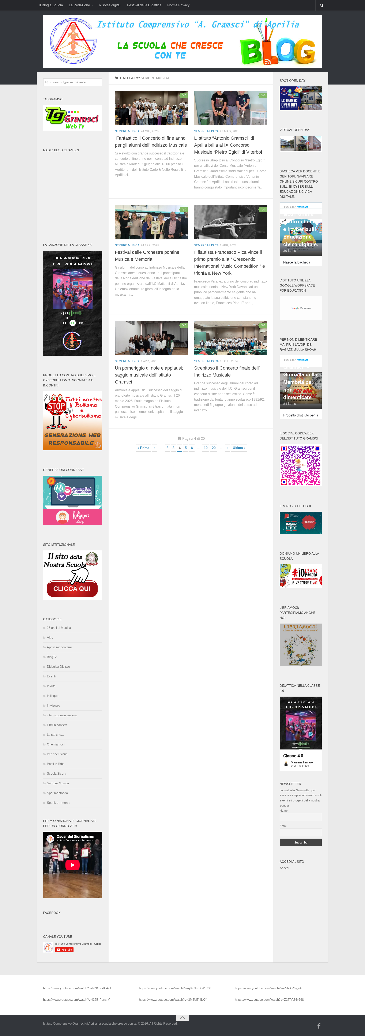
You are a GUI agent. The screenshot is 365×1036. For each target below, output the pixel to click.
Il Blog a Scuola (51, 5)
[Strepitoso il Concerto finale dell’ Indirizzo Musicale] (230, 338)
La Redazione (79, 5)
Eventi (51, 676)
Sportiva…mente (58, 802)
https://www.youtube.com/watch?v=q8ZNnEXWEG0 (175, 988)
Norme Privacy (178, 5)
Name (284, 810)
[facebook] (319, 1026)
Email (283, 825)
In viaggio (53, 705)
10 (206, 448)
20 (214, 448)
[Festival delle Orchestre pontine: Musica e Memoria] (151, 222)
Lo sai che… (55, 734)
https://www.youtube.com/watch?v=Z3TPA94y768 (269, 999)
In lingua (52, 695)
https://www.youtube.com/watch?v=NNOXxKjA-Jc (78, 988)
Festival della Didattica (144, 5)
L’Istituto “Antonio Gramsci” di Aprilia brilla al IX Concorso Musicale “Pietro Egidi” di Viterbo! (228, 145)
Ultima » (239, 448)
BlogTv (52, 657)
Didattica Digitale (58, 666)
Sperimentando (57, 793)
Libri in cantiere (57, 725)
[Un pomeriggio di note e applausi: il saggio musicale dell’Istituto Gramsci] (151, 338)
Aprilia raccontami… (61, 647)
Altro (50, 637)
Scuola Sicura (56, 773)
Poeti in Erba (55, 764)
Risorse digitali (110, 5)
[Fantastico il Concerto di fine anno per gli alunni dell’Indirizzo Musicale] (151, 108)
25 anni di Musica (59, 627)
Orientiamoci (55, 744)
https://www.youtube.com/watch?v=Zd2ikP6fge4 (268, 988)
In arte (51, 686)
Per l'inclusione (57, 754)
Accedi (284, 868)
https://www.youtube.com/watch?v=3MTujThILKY (173, 999)
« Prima (143, 448)
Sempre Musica (127, 131)
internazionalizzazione (62, 715)
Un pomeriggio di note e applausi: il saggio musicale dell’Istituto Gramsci (151, 375)
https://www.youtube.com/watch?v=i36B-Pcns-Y (76, 999)
